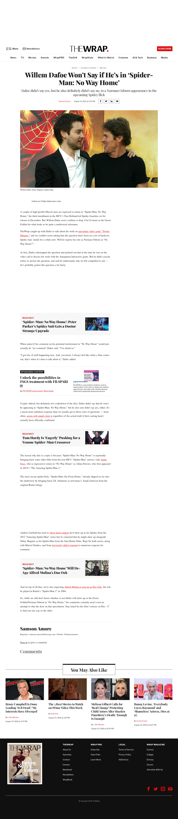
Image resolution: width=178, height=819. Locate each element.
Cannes (150, 749)
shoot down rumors (59, 532)
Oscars (150, 764)
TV (22, 57)
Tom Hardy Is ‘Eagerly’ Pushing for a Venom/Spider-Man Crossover (51, 439)
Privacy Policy (125, 754)
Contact (66, 759)
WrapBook (67, 779)
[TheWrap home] (89, 49)
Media (164, 57)
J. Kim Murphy (13, 717)
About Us (67, 749)
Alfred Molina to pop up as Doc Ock (83, 586)
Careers (66, 764)
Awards (45, 57)
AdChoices (123, 759)
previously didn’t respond (65, 545)
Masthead (67, 769)
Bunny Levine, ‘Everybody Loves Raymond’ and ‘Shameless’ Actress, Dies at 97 (151, 709)
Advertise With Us (155, 769)
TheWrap (68, 744)
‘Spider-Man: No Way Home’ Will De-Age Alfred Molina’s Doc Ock (51, 570)
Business (152, 57)
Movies (32, 57)
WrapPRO (58, 57)
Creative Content (88, 68)
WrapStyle (87, 57)
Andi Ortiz (54, 714)
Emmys (150, 759)
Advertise (67, 754)
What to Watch (106, 57)
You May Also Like (89, 670)
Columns (123, 57)
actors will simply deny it (39, 415)
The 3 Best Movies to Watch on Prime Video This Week (65, 705)
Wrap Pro (96, 744)
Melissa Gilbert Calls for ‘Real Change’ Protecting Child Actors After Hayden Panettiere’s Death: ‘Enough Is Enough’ (109, 711)
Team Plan (95, 754)
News (13, 57)
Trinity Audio (46, 201)
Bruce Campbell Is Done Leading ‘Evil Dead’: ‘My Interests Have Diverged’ (22, 707)
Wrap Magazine (156, 744)
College (150, 754)
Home (74, 68)
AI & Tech (138, 57)
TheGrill (73, 57)
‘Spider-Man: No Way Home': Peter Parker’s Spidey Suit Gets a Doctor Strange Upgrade (49, 326)
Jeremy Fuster (141, 721)
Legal (122, 744)
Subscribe (164, 48)
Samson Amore (65, 101)
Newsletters (33, 48)
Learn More (96, 759)
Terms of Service (126, 749)
